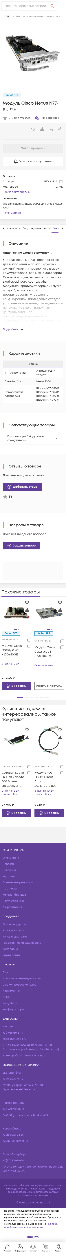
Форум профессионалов (19, 984)
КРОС (6, 997)
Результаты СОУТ (14, 901)
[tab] (10, 229)
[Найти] (52, 6)
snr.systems (10, 1003)
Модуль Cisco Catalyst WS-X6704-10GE (12, 650)
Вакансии (9, 870)
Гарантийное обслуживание (22, 943)
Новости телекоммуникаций (22, 978)
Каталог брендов (14, 895)
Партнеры (10, 888)
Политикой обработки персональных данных (31, 1225)
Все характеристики (16, 192)
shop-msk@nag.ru (14, 1039)
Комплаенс (10, 949)
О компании (11, 858)
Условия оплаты (13, 930)
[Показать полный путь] (8, 16)
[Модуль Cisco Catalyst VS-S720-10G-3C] (49, 613)
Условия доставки (15, 936)
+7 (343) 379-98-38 (13, 1079)
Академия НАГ (12, 991)
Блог (6, 972)
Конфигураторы (13, 1009)
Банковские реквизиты (18, 882)
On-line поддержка (15, 924)
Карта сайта (11, 955)
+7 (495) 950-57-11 (13, 1032)
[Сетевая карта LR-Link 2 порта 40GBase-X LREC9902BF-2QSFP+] (16, 740)
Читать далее (12, 213)
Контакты (9, 876)
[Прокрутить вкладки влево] (4, 229)
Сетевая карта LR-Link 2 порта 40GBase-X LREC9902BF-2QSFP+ (13, 779)
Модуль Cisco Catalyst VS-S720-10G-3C (44, 651)
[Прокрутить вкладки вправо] (62, 229)
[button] (33, 53)
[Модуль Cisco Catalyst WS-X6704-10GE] (16, 613)
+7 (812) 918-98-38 (13, 1160)
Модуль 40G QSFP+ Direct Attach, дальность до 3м (44, 779)
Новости (8, 864)
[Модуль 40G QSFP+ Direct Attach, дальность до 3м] (49, 740)
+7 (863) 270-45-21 (13, 1109)
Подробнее (10, 329)
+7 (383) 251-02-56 (13, 1135)
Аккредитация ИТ (14, 907)
